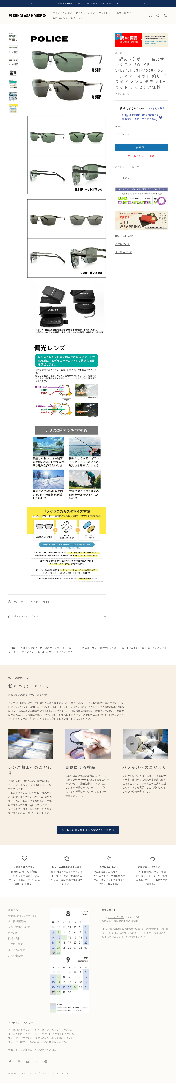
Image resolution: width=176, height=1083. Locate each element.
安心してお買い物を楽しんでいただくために (88, 829)
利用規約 (13, 932)
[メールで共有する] (142, 167)
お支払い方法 (15, 944)
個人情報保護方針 (18, 921)
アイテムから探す (85, 13)
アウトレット (106, 13)
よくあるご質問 (123, 252)
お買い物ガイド (125, 13)
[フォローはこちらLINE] (45, 1061)
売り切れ (141, 147)
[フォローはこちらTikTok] (36, 1061)
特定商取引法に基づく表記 (22, 915)
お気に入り (77, 18)
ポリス (119, 53)
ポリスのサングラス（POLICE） (57, 648)
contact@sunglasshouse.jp (126, 928)
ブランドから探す (62, 13)
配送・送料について (126, 235)
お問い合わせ (60, 18)
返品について (122, 244)
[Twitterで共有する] (132, 167)
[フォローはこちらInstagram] (19, 1061)
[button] (160, 117)
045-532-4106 (116, 917)
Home (12, 648)
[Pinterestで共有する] (137, 167)
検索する (13, 910)
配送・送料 (14, 938)
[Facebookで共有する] (128, 167)
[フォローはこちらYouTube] (28, 1061)
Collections (28, 648)
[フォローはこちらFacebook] (10, 1061)
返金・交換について (19, 927)
